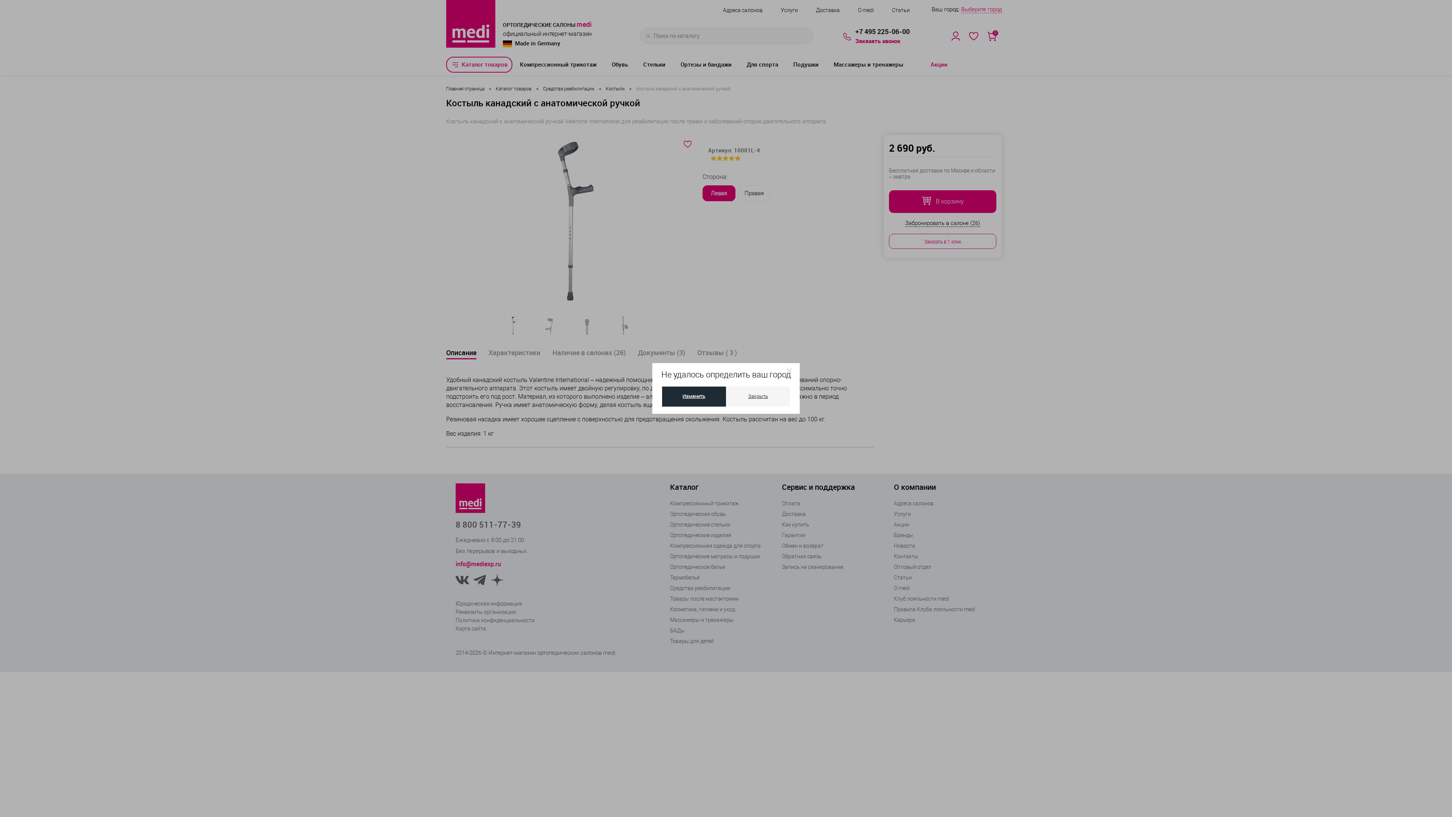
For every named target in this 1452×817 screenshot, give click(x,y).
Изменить (694, 396)
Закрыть (758, 396)
